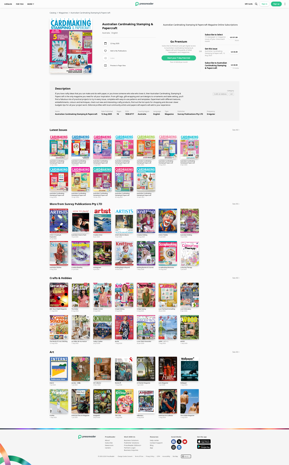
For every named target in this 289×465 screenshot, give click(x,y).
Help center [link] (154, 440)
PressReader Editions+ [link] (132, 445)
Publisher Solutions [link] (131, 443)
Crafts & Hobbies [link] (61, 278)
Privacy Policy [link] (150, 456)
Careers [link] (108, 448)
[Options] (285, 4)
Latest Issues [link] (58, 130)
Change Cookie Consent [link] (125, 456)
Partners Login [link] (129, 448)
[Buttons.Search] (256, 4)
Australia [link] (142, 114)
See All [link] (235, 130)
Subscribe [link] (109, 443)
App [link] (151, 448)
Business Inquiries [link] (131, 450)
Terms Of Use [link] (139, 456)
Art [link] (52, 352)
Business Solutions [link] (131, 440)
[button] (186, 456)
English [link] (156, 114)
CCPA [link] (158, 456)
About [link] (107, 440)
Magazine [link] (169, 114)
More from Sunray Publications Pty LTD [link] (76, 204)
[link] (8, 4)
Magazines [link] (63, 13)
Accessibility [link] (166, 456)
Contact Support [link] (156, 443)
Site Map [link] (175, 456)
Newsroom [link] (109, 445)
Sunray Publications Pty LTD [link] (190, 114)
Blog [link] (151, 445)
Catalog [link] (53, 13)
